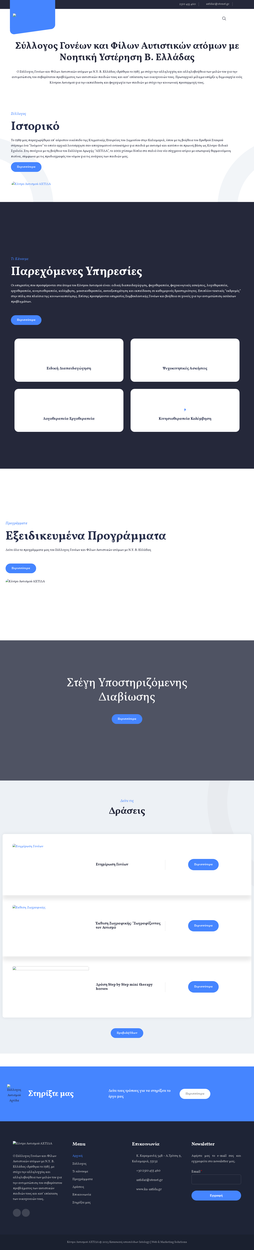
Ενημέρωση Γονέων (112, 865)
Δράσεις (78, 1187)
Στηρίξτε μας (81, 1202)
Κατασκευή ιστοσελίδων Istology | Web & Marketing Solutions (148, 1242)
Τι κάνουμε (80, 1171)
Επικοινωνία (81, 1195)
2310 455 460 (187, 4)
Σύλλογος (79, 1164)
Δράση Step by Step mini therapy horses (124, 987)
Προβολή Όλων (127, 1033)
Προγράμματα (82, 1179)
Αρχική (77, 1156)
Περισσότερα (26, 167)
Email (196, 1172)
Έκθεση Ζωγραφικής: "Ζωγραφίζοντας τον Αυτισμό (128, 926)
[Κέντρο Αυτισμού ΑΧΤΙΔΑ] (32, 16)
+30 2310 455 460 (148, 1171)
